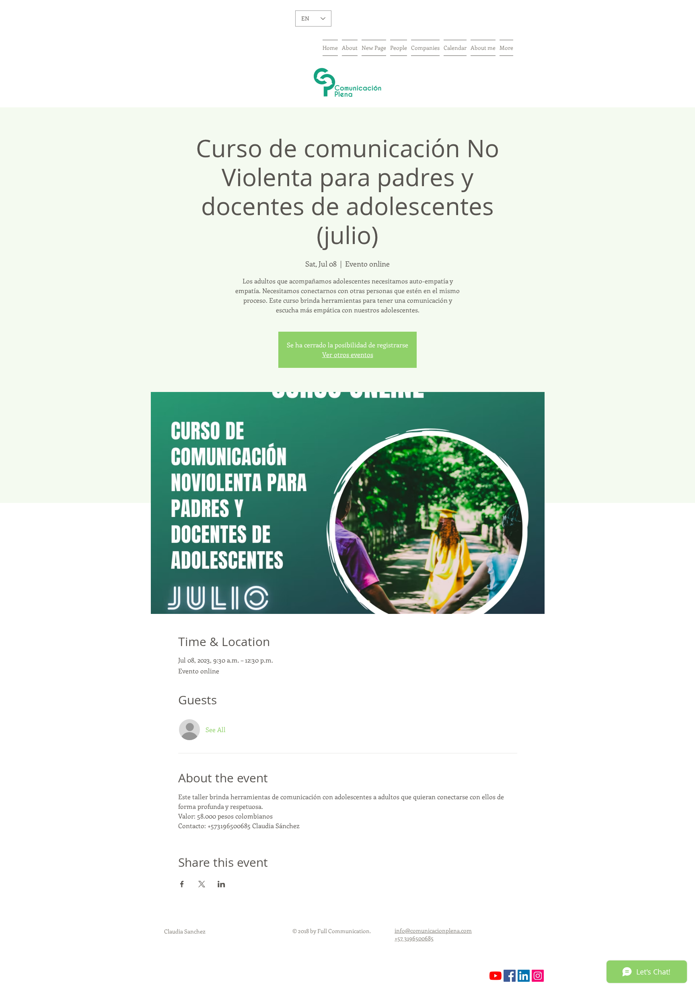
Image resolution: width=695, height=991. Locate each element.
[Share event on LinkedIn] (221, 884)
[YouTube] (495, 976)
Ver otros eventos (347, 354)
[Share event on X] (202, 884)
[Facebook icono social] (510, 976)
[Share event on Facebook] (182, 884)
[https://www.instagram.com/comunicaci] (538, 976)
